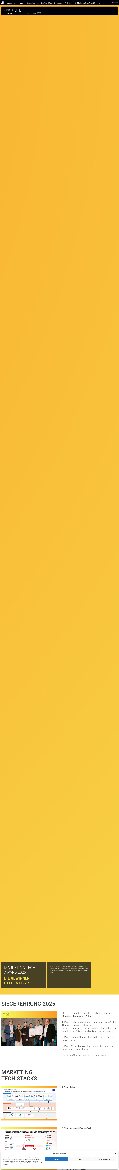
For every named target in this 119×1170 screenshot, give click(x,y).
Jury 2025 (37, 13)
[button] (115, 1153)
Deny (80, 1159)
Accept (56, 1159)
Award (29, 13)
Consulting (31, 3)
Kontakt (115, 3)
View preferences (104, 1159)
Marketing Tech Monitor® (46, 3)
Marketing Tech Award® (86, 3)
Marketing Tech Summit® (66, 3)
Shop (98, 3)
